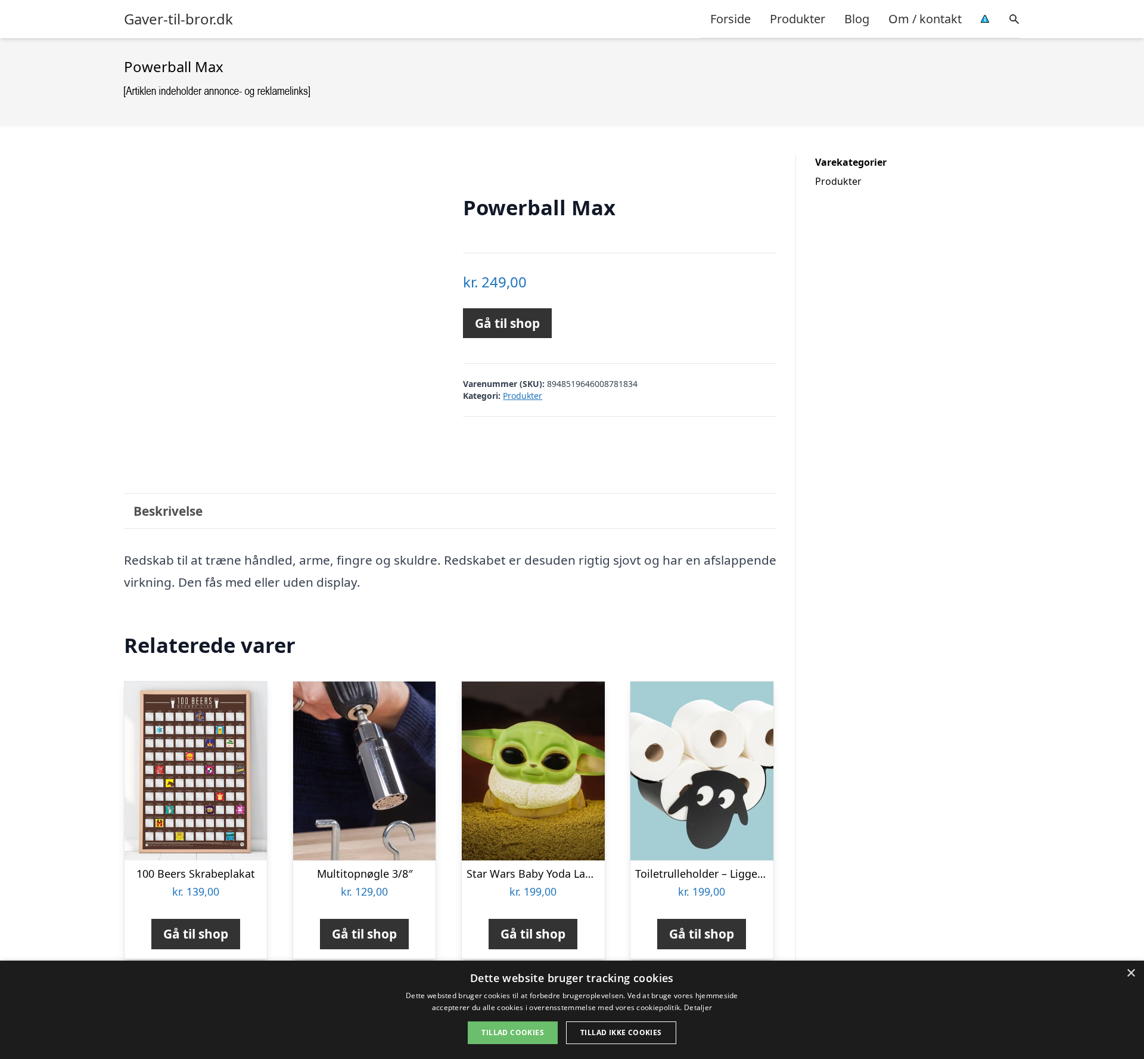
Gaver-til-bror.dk (178, 19)
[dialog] (572, 1010)
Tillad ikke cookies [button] (621, 1032)
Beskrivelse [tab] (168, 511)
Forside (730, 19)
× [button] (1130, 973)
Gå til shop (507, 323)
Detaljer (698, 1007)
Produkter (797, 19)
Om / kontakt (925, 19)
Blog (856, 19)
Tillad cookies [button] (512, 1032)
